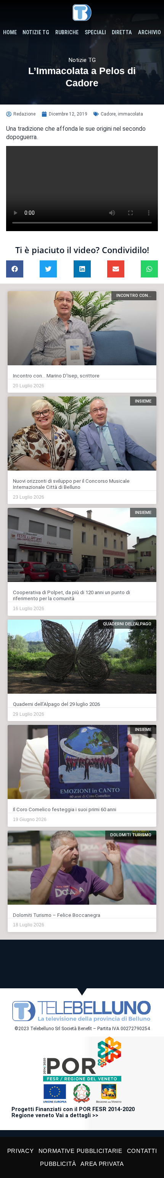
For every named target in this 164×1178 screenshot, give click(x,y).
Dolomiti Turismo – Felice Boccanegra (56, 915)
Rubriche (67, 32)
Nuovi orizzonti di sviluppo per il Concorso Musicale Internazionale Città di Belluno (71, 484)
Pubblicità (58, 1164)
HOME (10, 32)
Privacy (20, 1151)
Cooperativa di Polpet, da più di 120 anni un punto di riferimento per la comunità (71, 595)
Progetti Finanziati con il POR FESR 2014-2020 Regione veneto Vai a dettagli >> (73, 1112)
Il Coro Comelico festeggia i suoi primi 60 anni (64, 809)
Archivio (149, 32)
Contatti (142, 1151)
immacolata (130, 114)
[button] (14, 268)
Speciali (95, 32)
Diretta (122, 32)
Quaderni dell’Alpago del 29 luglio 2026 (56, 704)
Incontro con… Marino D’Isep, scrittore (56, 376)
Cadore (108, 114)
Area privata (102, 1164)
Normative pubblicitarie (80, 1151)
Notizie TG (36, 32)
